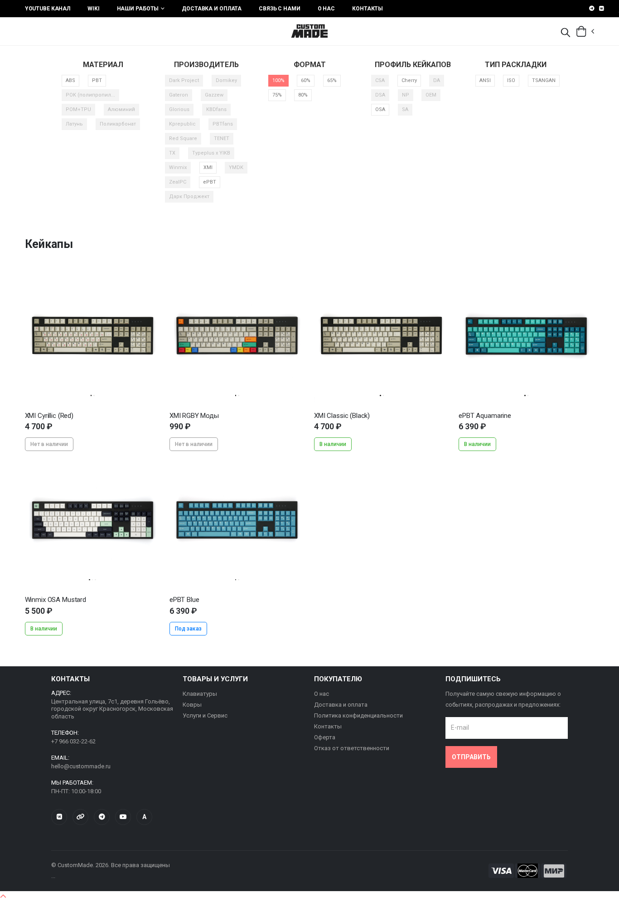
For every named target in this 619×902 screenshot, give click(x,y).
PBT (97, 80)
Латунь (74, 124)
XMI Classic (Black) (342, 416)
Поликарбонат (118, 124)
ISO (511, 80)
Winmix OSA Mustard (55, 600)
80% (303, 95)
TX (172, 153)
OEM (431, 95)
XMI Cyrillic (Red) (49, 416)
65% (332, 80)
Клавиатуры (200, 693)
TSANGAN (544, 80)
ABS (70, 80)
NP (405, 95)
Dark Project (184, 80)
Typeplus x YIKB (211, 153)
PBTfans (223, 124)
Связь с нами (279, 8)
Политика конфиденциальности (358, 715)
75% (277, 95)
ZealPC (177, 182)
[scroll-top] (3, 896)
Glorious (179, 109)
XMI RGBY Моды (194, 416)
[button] (565, 33)
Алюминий (121, 109)
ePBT (209, 182)
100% (278, 80)
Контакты (367, 8)
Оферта (324, 737)
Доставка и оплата (212, 8)
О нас (326, 8)
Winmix (178, 167)
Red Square (183, 138)
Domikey (226, 80)
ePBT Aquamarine (485, 416)
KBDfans (216, 109)
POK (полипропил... (90, 95)
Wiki (93, 8)
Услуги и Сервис (205, 715)
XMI (208, 167)
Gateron (178, 95)
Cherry (409, 80)
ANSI (485, 80)
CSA (380, 80)
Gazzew (214, 95)
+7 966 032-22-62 (73, 741)
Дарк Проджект (189, 196)
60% (305, 80)
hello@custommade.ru (81, 766)
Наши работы (138, 8)
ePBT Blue (184, 600)
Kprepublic (182, 124)
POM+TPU (78, 109)
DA (436, 80)
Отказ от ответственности (351, 748)
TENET (221, 138)
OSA (380, 109)
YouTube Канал (47, 8)
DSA (380, 95)
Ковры (192, 704)
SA (405, 109)
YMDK (236, 167)
